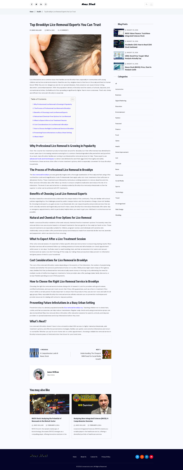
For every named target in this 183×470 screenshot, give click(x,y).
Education (118, 106)
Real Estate (119, 175)
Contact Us (94, 457)
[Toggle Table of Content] (71, 99)
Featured (118, 124)
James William (38, 425)
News (117, 169)
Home (31, 12)
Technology (119, 192)
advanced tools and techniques (42, 159)
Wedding (118, 215)
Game (117, 141)
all (116, 84)
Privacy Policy (106, 457)
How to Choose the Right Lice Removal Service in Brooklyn (54, 128)
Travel (117, 198)
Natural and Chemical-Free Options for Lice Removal (52, 116)
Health (39, 12)
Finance (117, 129)
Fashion (117, 118)
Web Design (119, 209)
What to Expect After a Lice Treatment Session (50, 120)
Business (118, 95)
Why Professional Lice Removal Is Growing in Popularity (53, 104)
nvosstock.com (88, 467)
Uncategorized (120, 204)
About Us (83, 457)
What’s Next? (39, 137)
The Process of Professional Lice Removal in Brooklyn (52, 108)
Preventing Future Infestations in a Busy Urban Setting (53, 133)
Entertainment (120, 112)
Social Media (119, 181)
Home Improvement (122, 152)
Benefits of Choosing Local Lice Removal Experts (51, 112)
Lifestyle (118, 164)
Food (117, 135)
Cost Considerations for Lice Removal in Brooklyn (51, 124)
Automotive (119, 89)
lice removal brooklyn (41, 175)
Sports (117, 187)
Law (116, 158)
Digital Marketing (120, 101)
